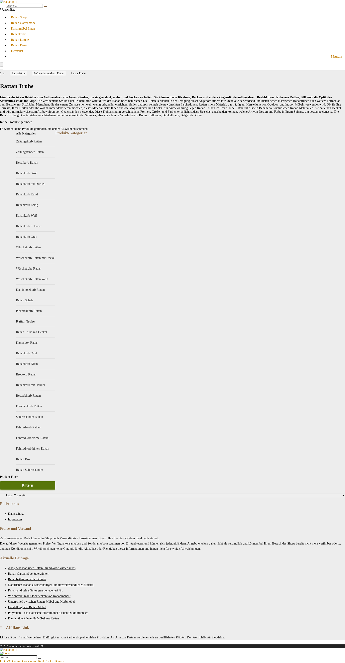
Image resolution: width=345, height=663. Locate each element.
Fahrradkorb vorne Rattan (32, 438)
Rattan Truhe (25, 321)
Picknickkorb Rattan (29, 311)
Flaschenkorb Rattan (29, 406)
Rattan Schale (24, 300)
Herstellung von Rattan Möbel (27, 607)
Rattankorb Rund (27, 194)
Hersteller (17, 51)
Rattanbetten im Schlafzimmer (27, 579)
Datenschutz (16, 513)
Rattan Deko (19, 45)
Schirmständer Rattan (29, 416)
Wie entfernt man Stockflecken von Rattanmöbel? (39, 596)
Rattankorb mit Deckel (30, 183)
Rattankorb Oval (26, 353)
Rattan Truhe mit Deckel (31, 332)
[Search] (1, 69)
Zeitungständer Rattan (30, 152)
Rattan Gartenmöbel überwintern (28, 573)
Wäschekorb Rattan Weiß (32, 279)
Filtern (27, 485)
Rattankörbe (18, 34)
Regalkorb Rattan (27, 162)
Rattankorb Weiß (26, 215)
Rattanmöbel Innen (23, 28)
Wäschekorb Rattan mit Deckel (35, 258)
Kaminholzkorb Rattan (30, 289)
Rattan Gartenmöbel (23, 23)
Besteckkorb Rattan (28, 395)
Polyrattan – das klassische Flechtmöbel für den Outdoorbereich (48, 612)
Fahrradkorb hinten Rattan (32, 448)
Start (2, 73)
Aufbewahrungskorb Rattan (48, 73)
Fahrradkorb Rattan (28, 427)
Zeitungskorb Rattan (29, 141)
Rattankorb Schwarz (29, 226)
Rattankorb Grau (26, 236)
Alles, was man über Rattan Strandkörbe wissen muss (41, 568)
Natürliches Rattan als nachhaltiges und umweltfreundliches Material (51, 584)
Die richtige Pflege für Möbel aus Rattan (33, 618)
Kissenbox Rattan (27, 342)
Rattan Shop (19, 17)
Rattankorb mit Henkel (30, 385)
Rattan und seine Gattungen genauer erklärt (35, 590)
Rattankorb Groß (26, 173)
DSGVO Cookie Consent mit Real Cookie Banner (32, 661)
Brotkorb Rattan (26, 374)
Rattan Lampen (20, 39)
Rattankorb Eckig (27, 205)
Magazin (336, 56)
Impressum (15, 519)
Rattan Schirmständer (29, 469)
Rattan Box (23, 459)
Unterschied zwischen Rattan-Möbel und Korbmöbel (41, 601)
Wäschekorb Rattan (28, 247)
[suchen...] (45, 6)
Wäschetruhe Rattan (28, 268)
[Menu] (1, 65)
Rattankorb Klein (27, 363)
